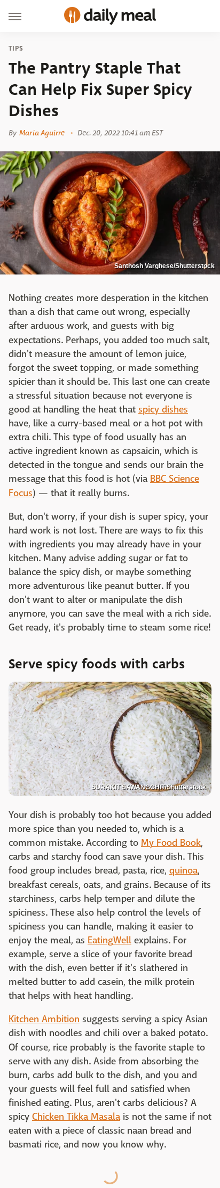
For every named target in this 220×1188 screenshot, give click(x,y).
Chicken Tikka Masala (76, 1117)
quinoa (183, 870)
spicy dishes (163, 409)
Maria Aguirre (42, 133)
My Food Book (171, 843)
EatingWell (109, 940)
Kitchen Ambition (44, 1019)
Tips (16, 48)
